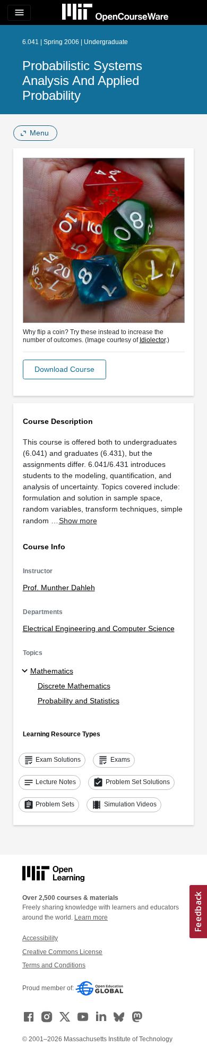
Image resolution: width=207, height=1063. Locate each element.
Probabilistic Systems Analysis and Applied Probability (82, 80)
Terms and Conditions (53, 965)
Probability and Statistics (78, 700)
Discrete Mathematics (74, 686)
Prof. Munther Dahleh (59, 587)
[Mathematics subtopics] (26, 671)
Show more (78, 520)
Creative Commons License (62, 952)
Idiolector (153, 340)
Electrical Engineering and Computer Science (99, 628)
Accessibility (40, 938)
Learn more (91, 917)
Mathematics (51, 671)
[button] (64, 369)
